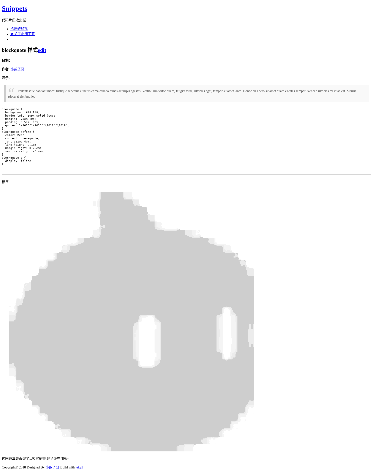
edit (42, 50)
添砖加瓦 (19, 29)
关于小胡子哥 (22, 34)
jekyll (79, 467)
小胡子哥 (17, 69)
